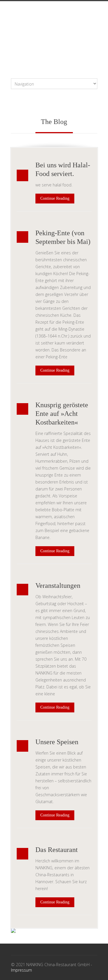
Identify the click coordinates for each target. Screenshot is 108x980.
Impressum (21, 970)
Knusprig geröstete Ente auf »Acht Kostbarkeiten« (61, 413)
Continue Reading (54, 198)
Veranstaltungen (57, 585)
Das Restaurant (56, 849)
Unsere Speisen (56, 742)
